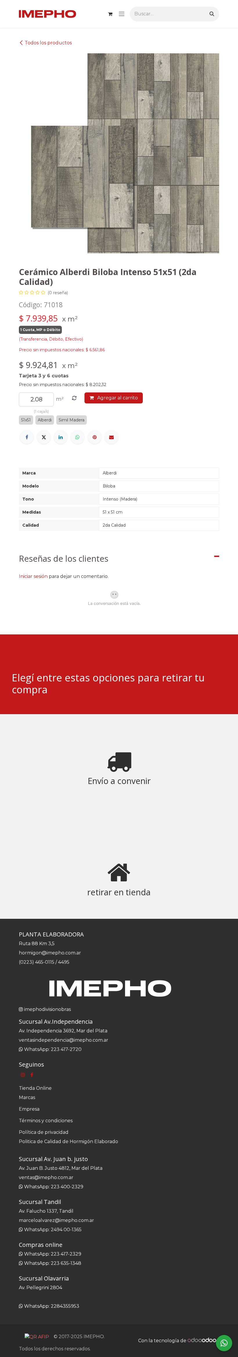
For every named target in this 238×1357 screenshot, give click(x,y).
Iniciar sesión (33, 576)
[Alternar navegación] (121, 14)
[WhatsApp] (77, 437)
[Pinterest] (95, 437)
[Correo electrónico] (111, 437)
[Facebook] (27, 437)
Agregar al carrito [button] (117, 398)
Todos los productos (48, 43)
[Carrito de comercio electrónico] (110, 14)
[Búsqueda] (212, 14)
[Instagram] (23, 1074)
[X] (44, 437)
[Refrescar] (74, 398)
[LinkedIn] (61, 437)
